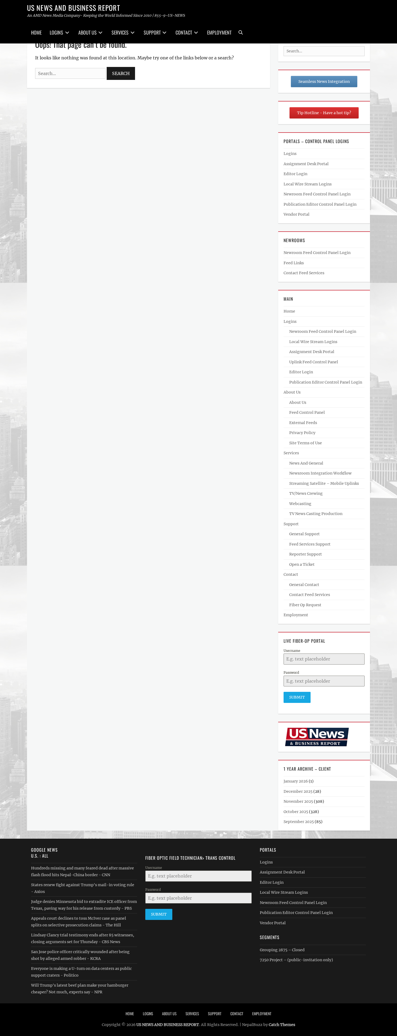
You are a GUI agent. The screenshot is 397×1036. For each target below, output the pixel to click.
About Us (87, 32)
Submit (297, 697)
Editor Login (295, 173)
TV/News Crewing (306, 493)
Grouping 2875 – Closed (282, 949)
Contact (184, 32)
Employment (219, 32)
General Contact (304, 584)
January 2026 (296, 781)
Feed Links (294, 262)
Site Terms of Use (305, 443)
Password (291, 673)
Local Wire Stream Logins (308, 184)
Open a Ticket (302, 564)
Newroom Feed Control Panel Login (317, 194)
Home (36, 32)
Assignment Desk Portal (306, 163)
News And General (306, 463)
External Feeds (303, 422)
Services (120, 32)
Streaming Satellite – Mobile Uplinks (324, 483)
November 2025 (298, 801)
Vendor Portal (296, 214)
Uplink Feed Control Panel (313, 362)
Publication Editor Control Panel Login (320, 204)
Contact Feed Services (304, 272)
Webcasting (300, 503)
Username (292, 651)
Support (152, 32)
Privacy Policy (302, 432)
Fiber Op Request (305, 604)
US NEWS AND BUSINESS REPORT (73, 7)
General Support (304, 533)
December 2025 (298, 791)
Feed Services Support (310, 544)
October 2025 (296, 811)
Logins (56, 32)
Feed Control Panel (307, 412)
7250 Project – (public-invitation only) (296, 959)
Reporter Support (305, 554)
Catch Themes (282, 1024)
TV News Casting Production (315, 513)
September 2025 (299, 821)
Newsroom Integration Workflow (320, 473)
